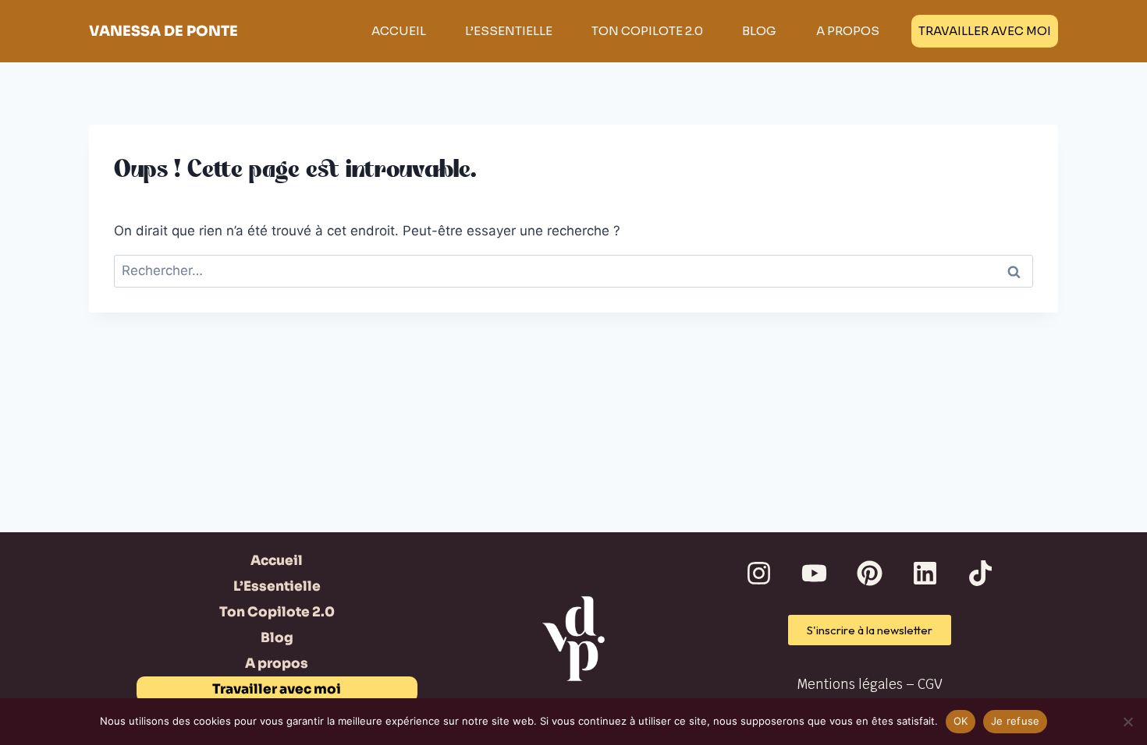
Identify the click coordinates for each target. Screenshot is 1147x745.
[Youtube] (814, 573)
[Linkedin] (925, 573)
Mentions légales (850, 684)
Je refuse (1015, 721)
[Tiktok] (981, 573)
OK (960, 721)
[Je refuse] (1127, 721)
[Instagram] (759, 573)
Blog (759, 30)
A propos (847, 30)
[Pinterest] (870, 573)
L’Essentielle (508, 30)
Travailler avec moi (984, 30)
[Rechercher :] (573, 270)
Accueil (398, 30)
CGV (930, 684)
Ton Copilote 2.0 (647, 30)
